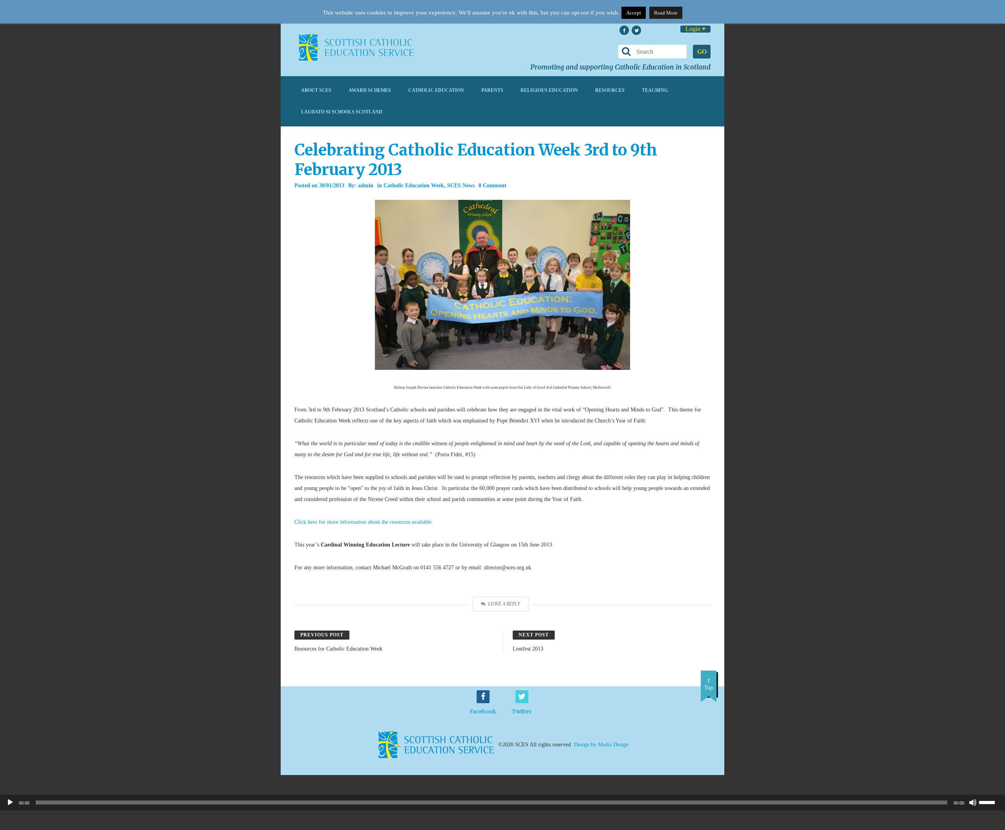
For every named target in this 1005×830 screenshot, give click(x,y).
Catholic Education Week (414, 185)
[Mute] (973, 802)
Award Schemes (370, 90)
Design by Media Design (601, 744)
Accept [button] (633, 13)
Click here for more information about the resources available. (363, 522)
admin (365, 185)
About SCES (316, 90)
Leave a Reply (504, 604)
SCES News (461, 185)
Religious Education (549, 90)
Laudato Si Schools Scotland (341, 112)
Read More (666, 13)
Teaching (655, 90)
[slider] (990, 802)
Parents (492, 90)
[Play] (10, 802)
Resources (610, 90)
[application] (502, 802)
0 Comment (492, 185)
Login (693, 29)
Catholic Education (436, 90)
